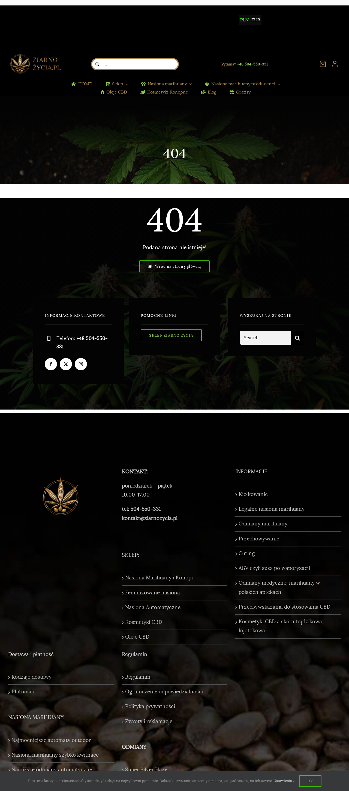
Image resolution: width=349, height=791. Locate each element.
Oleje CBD (137, 637)
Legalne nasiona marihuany (272, 509)
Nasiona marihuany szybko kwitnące (55, 755)
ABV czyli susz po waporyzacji (274, 568)
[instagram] (81, 364)
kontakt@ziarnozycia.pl (149, 518)
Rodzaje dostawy (31, 677)
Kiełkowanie (253, 494)
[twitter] (66, 364)
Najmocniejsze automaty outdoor (51, 740)
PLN (244, 20)
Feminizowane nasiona (152, 593)
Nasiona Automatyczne (152, 607)
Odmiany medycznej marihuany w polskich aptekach (279, 587)
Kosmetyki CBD (143, 622)
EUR (255, 20)
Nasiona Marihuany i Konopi (159, 578)
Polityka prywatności (150, 706)
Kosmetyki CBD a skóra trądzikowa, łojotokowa (281, 626)
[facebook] (51, 364)
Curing (247, 553)
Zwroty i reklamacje (148, 721)
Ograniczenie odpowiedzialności (164, 691)
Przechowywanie (259, 539)
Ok (310, 781)
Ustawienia (283, 780)
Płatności (22, 691)
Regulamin (138, 677)
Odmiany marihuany (263, 524)
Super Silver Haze (146, 769)
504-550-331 (146, 509)
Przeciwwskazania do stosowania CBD (284, 607)
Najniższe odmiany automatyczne (51, 769)
